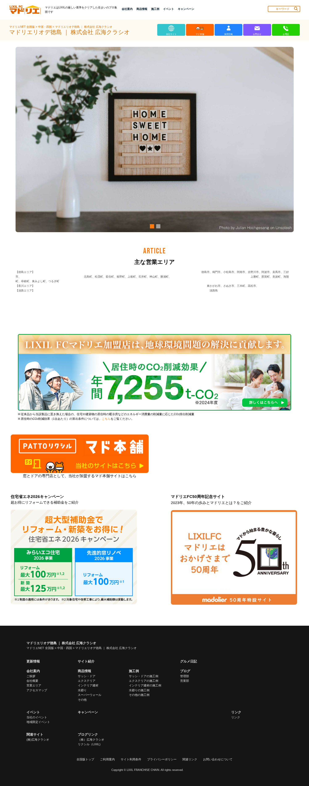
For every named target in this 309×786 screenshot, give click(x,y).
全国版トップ (85, 759)
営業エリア (33, 685)
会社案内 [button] (127, 9)
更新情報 (33, 661)
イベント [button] (168, 9)
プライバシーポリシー (162, 759)
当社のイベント (36, 717)
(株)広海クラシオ (37, 739)
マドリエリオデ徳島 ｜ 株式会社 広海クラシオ (83, 26)
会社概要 (32, 680)
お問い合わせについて (217, 759)
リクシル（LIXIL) (89, 744)
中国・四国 (45, 26)
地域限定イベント (38, 722)
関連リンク (189, 759)
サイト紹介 (86, 661)
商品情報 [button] (141, 9)
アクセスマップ (36, 690)
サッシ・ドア (86, 676)
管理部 (184, 676)
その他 (82, 699)
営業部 (184, 680)
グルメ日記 (188, 661)
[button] (151, 226)
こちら (106, 418)
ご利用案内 (107, 759)
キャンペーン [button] (186, 9)
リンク (235, 717)
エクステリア (86, 680)
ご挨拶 (30, 676)
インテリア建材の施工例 (145, 685)
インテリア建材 (88, 685)
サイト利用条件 (131, 759)
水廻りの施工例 (139, 690)
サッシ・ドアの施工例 (143, 676)
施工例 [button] (155, 9)
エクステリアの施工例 (143, 680)
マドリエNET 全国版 (22, 26)
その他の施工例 (139, 694)
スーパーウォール (89, 694)
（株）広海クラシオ (91, 739)
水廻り (82, 690)
